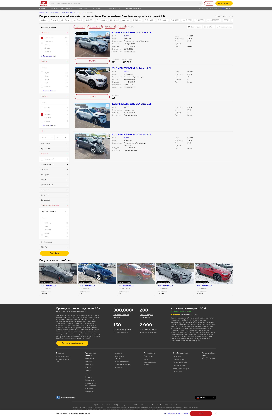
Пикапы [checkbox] (47, 44)
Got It (201, 413)
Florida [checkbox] (47, 236)
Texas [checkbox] (46, 226)
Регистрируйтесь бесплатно (72, 343)
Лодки (87, 374)
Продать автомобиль (133, 8)
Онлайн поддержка (180, 362)
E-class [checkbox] (47, 111)
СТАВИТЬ (92, 61)
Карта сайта (89, 392)
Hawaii (121, 27)
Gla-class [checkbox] (48, 114)
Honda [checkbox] (47, 76)
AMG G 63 (175, 20)
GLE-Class (78, 20)
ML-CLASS (200, 20)
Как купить (177, 356)
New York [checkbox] (48, 230)
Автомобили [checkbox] (49, 38)
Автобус (88, 371)
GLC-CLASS (162, 20)
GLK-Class (114, 20)
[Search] (200, 3)
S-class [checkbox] (47, 121)
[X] (210, 358)
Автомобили (78, 27)
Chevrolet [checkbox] (48, 86)
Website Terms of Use (98, 409)
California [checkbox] (48, 223)
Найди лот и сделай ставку (60, 8)
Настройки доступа (68, 397)
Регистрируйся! (224, 3)
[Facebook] (207, 358)
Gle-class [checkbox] (48, 118)
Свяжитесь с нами (179, 365)
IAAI (181, 409)
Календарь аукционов (122, 364)
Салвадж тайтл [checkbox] (50, 159)
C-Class (44, 20)
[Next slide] (182, 27)
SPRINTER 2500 (214, 20)
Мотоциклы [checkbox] (48, 41)
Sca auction (43, 12)
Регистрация (148, 356)
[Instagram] (203, 358)
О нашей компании (63, 356)
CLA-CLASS (102, 20)
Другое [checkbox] (47, 48)
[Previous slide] (74, 27)
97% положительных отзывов (181, 311)
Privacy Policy (89, 409)
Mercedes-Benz (67, 12)
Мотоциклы (89, 364)
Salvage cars (54, 12)
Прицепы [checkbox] (48, 51)
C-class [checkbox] (47, 107)
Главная (42, 8)
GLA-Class (65, 20)
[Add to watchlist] (107, 34)
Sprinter (125, 20)
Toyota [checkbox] (47, 73)
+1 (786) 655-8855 (100, 405)
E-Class (54, 20)
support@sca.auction (125, 405)
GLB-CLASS (149, 20)
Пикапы (88, 367)
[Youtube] (213, 358)
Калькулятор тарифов (181, 369)
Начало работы (112, 8)
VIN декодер (177, 372)
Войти (209, 3)
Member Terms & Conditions (113, 409)
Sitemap (123, 409)
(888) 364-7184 (112, 405)
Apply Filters (54, 253)
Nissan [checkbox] (47, 79)
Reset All (131, 27)
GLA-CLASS (80, 12)
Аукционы (96, 8)
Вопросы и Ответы (179, 359)
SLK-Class (137, 20)
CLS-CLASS (187, 20)
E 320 (226, 20)
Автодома (88, 361)
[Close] (216, 414)
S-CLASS (89, 20)
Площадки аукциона (122, 361)
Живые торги (82, 8)
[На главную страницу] (43, 3)
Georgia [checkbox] (47, 233)
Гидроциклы (89, 380)
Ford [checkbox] (46, 83)
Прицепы (88, 377)
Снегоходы (89, 388)
